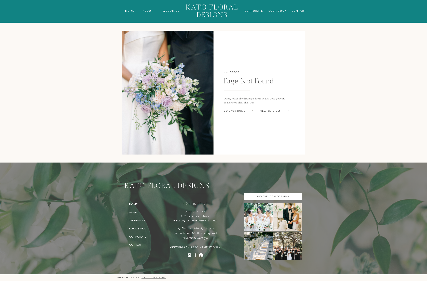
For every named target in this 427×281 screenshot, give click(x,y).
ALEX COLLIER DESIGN (153, 277)
